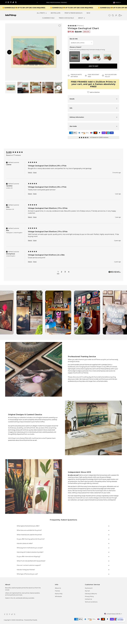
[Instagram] (8, 2)
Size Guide (73, 126)
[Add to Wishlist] (59, 25)
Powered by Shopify (30, 620)
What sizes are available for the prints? (29, 530)
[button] (93, 26)
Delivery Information (77, 117)
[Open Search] (113, 15)
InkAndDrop (19, 620)
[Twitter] (16, 2)
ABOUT (80, 18)
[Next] (90, 2)
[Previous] (37, 2)
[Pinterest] (11, 2)
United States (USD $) (113, 614)
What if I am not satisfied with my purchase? (31, 561)
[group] (16, 152)
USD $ (117, 2)
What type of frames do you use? (27, 574)
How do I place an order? (25, 543)
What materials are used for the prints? (29, 534)
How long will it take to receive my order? (30, 552)
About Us (58, 588)
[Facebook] (6, 2)
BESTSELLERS (55, 13)
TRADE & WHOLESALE (66, 18)
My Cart (87, 591)
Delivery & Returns (91, 593)
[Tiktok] (13, 2)
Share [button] (35, 172)
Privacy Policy (89, 596)
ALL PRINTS (41, 13)
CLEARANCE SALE (48, 18)
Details (72, 99)
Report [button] (30, 172)
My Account (88, 588)
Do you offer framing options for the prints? (31, 539)
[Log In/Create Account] (116, 15)
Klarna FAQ (58, 593)
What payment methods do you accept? (30, 548)
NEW (88, 13)
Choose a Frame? (75, 47)
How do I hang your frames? (26, 569)
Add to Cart (93, 66)
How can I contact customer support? (29, 565)
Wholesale (58, 596)
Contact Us (88, 599)
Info (71, 108)
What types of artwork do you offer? (28, 526)
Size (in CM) (73, 39)
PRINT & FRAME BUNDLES (73, 13)
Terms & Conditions (91, 602)
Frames (57, 591)
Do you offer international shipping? (28, 556)
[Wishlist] (109, 15)
